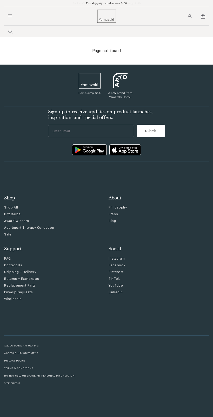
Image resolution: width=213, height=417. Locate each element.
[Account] (190, 16)
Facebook (117, 265)
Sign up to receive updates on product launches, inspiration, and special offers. (100, 114)
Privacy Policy (14, 360)
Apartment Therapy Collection (29, 227)
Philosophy (118, 207)
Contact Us (13, 265)
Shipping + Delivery (20, 272)
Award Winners (16, 221)
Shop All (11, 207)
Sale (8, 234)
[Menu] (10, 16)
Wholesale (13, 299)
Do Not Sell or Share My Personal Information (39, 375)
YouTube (116, 285)
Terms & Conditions (18, 368)
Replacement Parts (20, 285)
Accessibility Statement (21, 353)
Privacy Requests (18, 292)
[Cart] (203, 16)
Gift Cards (12, 214)
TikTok (114, 278)
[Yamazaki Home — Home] (106, 16)
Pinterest (116, 272)
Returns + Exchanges (21, 278)
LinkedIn (116, 292)
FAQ (7, 258)
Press (113, 214)
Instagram (117, 258)
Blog (112, 221)
